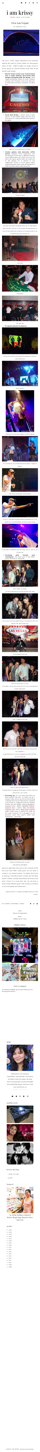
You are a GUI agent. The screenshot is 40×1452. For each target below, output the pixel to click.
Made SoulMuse (26, 1449)
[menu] (3, 3)
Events (7, 903)
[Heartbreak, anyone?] (20, 1164)
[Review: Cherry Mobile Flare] (20, 1122)
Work (22, 903)
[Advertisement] (20, 1292)
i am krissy (20, 12)
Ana (3, 868)
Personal (15, 903)
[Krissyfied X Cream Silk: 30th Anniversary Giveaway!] (20, 1141)
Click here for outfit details (20, 864)
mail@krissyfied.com (20, 1089)
